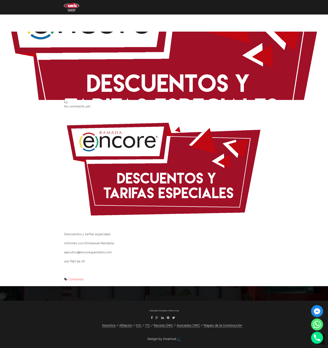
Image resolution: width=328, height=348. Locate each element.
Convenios (76, 279)
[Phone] (317, 338)
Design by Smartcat (162, 339)
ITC (132, 19)
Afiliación (96, 19)
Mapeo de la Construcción (84, 24)
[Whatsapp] (317, 324)
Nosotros (70, 19)
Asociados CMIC (189, 19)
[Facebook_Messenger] (317, 311)
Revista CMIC (156, 19)
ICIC (117, 19)
